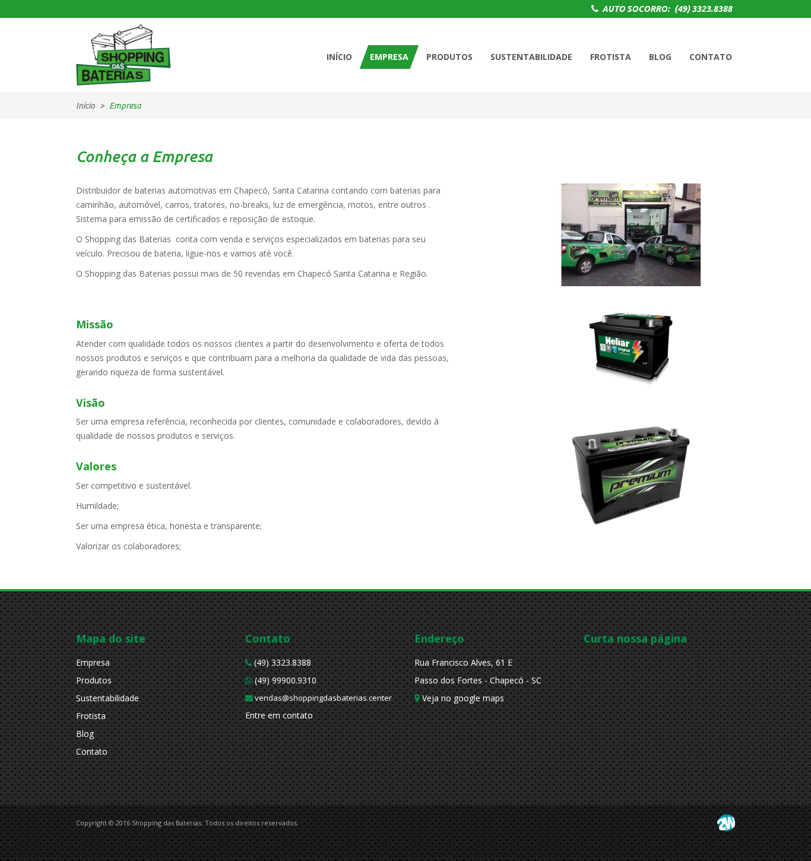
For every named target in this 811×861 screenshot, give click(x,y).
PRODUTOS (449, 56)
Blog (85, 733)
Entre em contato (279, 715)
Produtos (94, 680)
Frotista (91, 715)
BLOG (660, 56)
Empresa (93, 662)
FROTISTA (610, 56)
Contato (91, 751)
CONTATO (710, 56)
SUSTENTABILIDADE (531, 56)
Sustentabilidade (107, 698)
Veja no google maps (462, 698)
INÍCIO (339, 56)
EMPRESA (389, 56)
